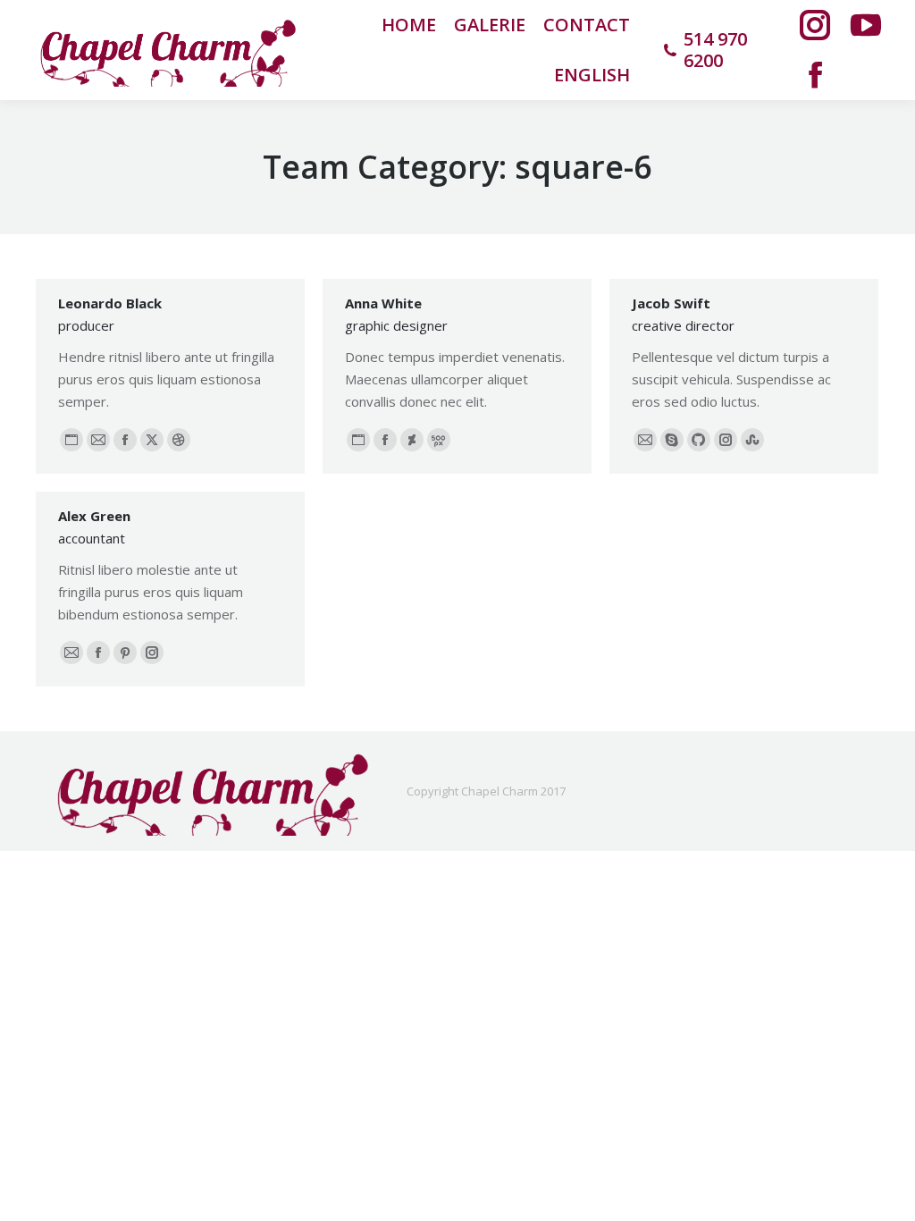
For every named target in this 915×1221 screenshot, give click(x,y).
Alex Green (94, 516)
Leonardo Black (110, 303)
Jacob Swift (671, 303)
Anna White (383, 303)
